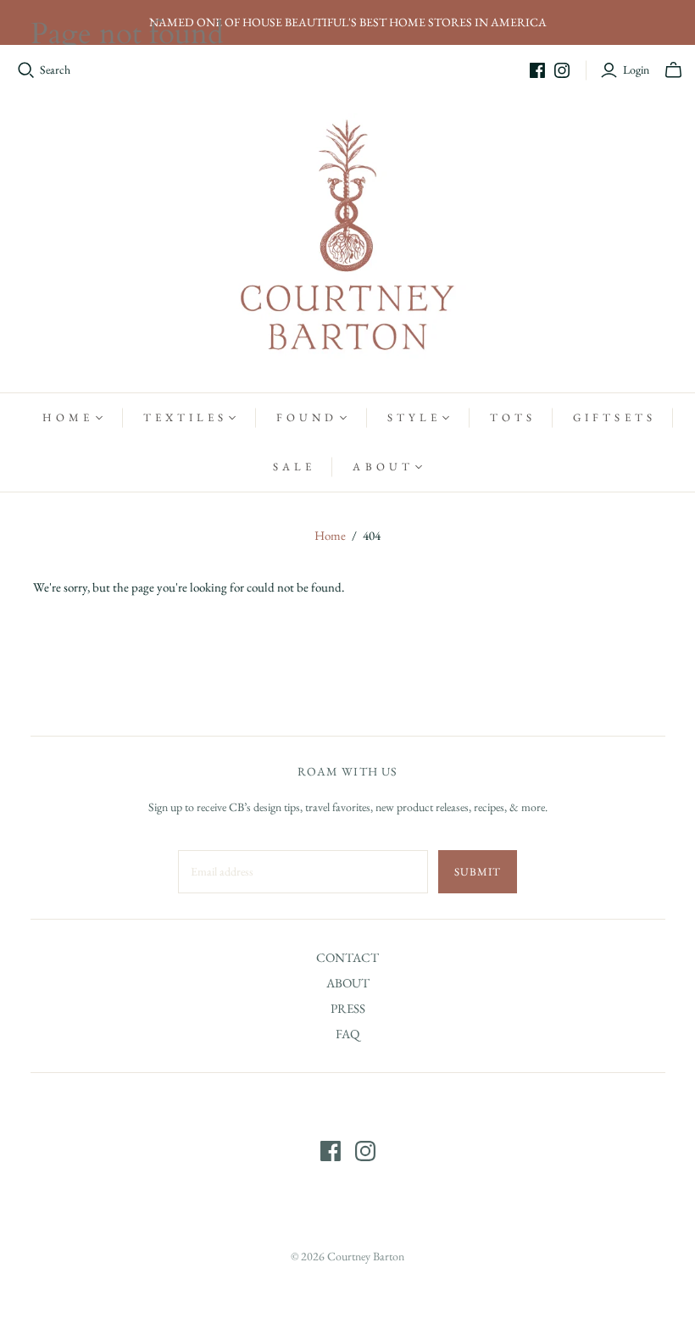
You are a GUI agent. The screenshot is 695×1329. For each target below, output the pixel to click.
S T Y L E (412, 417)
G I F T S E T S (613, 417)
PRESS (348, 1008)
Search (55, 69)
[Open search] (26, 70)
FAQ (347, 1034)
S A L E (292, 466)
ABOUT (348, 983)
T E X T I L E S (184, 417)
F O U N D (305, 417)
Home (330, 535)
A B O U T (381, 466)
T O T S (511, 417)
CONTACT (347, 957)
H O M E (66, 417)
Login (636, 69)
